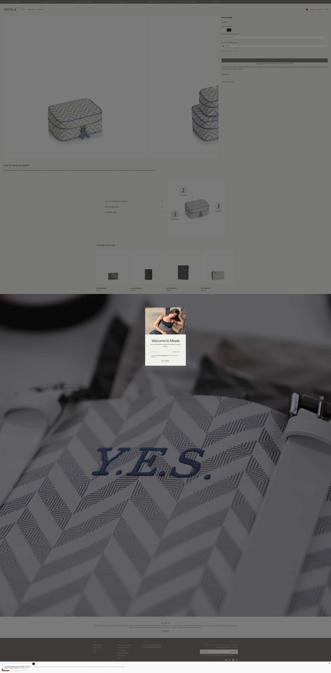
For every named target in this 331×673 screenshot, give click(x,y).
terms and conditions (162, 355)
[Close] (329, 663)
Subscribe (176, 352)
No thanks (165, 360)
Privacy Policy (121, 667)
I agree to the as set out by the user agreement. (164, 356)
